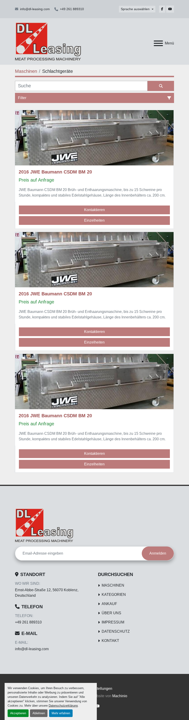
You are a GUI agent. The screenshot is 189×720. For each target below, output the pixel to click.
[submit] (161, 86)
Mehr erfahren (61, 713)
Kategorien (114, 595)
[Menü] (158, 43)
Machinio (119, 696)
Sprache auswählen (135, 9)
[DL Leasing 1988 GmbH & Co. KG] (44, 525)
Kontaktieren (94, 210)
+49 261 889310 (72, 9)
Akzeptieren (18, 713)
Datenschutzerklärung (63, 705)
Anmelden (157, 553)
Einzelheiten (94, 220)
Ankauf (109, 604)
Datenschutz (116, 631)
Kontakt (110, 641)
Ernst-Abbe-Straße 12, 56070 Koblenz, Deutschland (46, 592)
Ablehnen (38, 713)
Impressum (113, 622)
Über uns (111, 613)
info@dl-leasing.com (35, 9)
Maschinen (113, 585)
